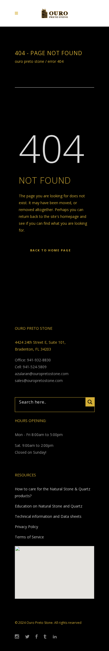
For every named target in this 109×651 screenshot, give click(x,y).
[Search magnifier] (89, 402)
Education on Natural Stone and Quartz (48, 506)
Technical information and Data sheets (48, 516)
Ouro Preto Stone (29, 61)
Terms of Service (29, 536)
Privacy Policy (26, 526)
